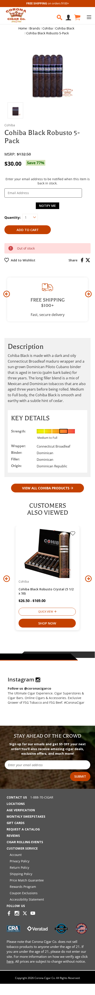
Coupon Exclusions (24, 893)
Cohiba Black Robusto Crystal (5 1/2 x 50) (46, 591)
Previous (6, 294)
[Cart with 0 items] (77, 17)
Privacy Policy (19, 861)
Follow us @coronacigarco (29, 688)
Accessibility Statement (27, 899)
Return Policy (19, 867)
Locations (16, 804)
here (10, 961)
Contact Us (17, 797)
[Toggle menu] (89, 17)
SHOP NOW (47, 623)
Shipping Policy (21, 874)
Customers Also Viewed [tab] (47, 509)
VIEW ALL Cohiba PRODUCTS (45, 488)
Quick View (45, 611)
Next (88, 294)
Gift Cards (16, 823)
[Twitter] (88, 260)
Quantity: (12, 217)
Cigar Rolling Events (25, 842)
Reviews (13, 835)
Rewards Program (23, 887)
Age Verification (21, 810)
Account (16, 855)
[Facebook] (82, 260)
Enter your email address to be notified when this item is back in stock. (48, 181)
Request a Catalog (23, 829)
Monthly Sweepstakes (26, 816)
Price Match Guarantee (27, 880)
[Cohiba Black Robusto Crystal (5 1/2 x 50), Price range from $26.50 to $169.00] (47, 553)
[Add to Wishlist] (73, 533)
